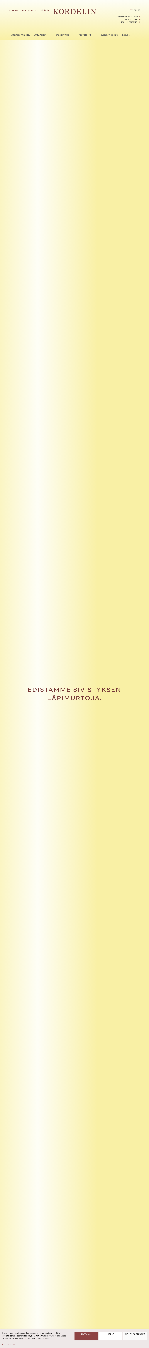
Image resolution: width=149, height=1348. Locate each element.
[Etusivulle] (74, 12)
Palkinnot (62, 34)
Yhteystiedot (131, 19)
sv (139, 10)
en (135, 10)
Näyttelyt (85, 34)
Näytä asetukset (135, 1334)
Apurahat (40, 34)
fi (131, 10)
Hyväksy (86, 1334)
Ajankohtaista (20, 34)
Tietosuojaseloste (18, 1345)
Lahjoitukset (109, 34)
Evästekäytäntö (6, 1345)
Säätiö (126, 34)
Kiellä (110, 1334)
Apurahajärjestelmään (127, 16)
